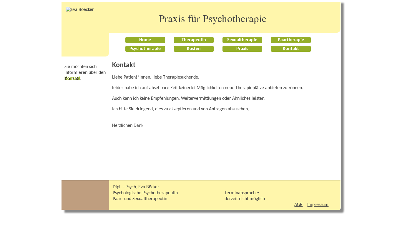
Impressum (317, 204)
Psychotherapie (145, 48)
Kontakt (291, 48)
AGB (298, 204)
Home (145, 40)
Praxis (242, 48)
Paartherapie (291, 40)
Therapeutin (194, 40)
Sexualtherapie (242, 40)
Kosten (194, 48)
